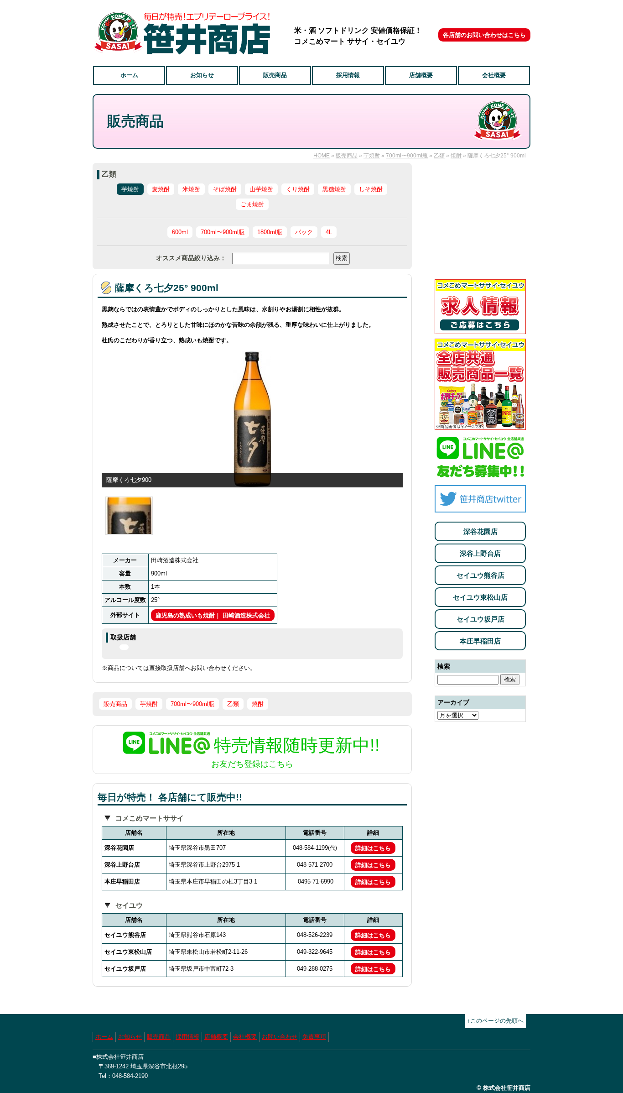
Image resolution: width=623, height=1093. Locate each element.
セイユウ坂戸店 (480, 619)
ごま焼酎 (252, 204)
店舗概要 (421, 75)
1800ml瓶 (269, 232)
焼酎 (456, 155)
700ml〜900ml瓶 (407, 155)
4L (329, 232)
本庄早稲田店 (480, 641)
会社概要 (494, 75)
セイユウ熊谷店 (480, 575)
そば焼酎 (225, 189)
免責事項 (314, 1036)
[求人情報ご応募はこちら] (480, 328)
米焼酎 (191, 189)
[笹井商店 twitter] (480, 507)
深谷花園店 (480, 531)
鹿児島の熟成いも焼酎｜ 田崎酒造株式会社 (213, 615)
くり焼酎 (298, 189)
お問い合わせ (279, 1036)
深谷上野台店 (480, 553)
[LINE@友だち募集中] (480, 475)
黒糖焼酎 (334, 189)
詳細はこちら (373, 848)
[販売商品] (480, 424)
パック (304, 232)
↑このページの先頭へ (495, 1020)
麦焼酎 (161, 189)
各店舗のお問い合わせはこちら (484, 34)
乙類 (439, 155)
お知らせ (202, 75)
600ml (180, 232)
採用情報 (348, 75)
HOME (321, 155)
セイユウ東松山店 (480, 597)
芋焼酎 (371, 155)
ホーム (129, 75)
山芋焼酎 (261, 189)
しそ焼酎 (371, 189)
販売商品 (275, 75)
